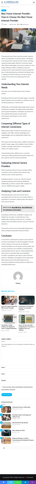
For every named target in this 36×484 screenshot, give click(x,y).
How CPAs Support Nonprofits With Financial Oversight (9, 307)
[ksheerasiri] (11, 2)
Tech (8, 6)
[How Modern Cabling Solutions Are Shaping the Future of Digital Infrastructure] (9, 318)
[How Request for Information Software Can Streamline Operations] (27, 300)
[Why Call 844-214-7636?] (6, 433)
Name (3, 367)
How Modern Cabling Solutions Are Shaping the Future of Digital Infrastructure (9, 326)
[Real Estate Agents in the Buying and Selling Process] (6, 417)
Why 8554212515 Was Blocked (20, 422)
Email (3, 374)
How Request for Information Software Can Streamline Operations (26, 307)
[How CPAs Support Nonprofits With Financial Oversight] (9, 300)
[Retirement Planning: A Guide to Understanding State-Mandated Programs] (6, 440)
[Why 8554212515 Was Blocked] (6, 425)
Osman (5, 24)
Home (4, 6)
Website (3, 380)
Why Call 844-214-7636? (18, 430)
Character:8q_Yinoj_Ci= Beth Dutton (21, 407)
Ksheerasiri (30, 477)
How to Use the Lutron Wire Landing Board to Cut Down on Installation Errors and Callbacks (27, 327)
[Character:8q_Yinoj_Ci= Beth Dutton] (6, 409)
